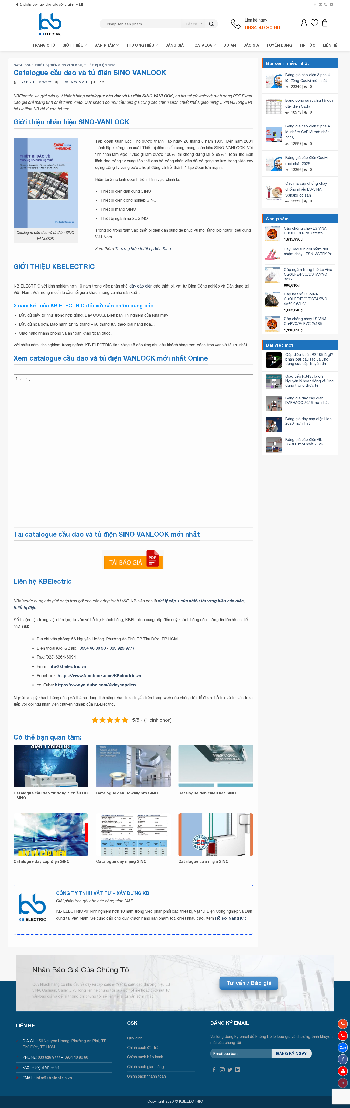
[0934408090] (342, 1024)
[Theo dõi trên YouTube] (331, 5)
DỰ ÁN (229, 45)
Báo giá (251, 45)
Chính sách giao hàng (145, 1066)
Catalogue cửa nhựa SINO (203, 861)
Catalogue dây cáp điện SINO (42, 861)
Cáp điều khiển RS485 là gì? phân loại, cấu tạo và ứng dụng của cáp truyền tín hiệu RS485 (309, 359)
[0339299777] (342, 1035)
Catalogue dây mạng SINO (121, 861)
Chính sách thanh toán (146, 1076)
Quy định (134, 1038)
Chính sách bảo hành (145, 1057)
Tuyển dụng (279, 45)
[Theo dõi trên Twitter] (229, 1070)
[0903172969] (342, 1047)
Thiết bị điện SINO (99, 65)
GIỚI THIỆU (73, 45)
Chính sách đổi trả (143, 1047)
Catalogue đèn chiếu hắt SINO (207, 793)
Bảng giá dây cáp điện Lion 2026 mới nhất (308, 421)
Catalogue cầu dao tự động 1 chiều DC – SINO (51, 795)
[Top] (342, 1083)
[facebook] (342, 1059)
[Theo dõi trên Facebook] (315, 5)
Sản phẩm (104, 45)
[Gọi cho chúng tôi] (325, 5)
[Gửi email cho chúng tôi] (320, 5)
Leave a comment (75, 82)
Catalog (203, 45)
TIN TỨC (307, 45)
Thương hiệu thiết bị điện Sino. (143, 248)
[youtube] (342, 1071)
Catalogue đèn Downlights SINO (127, 793)
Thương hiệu (140, 45)
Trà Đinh (26, 82)
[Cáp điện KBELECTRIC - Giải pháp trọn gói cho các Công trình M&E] (50, 24)
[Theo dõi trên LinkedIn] (237, 1070)
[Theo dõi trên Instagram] (222, 1070)
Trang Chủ (43, 45)
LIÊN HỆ (330, 45)
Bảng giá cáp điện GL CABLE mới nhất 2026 (304, 441)
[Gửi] (211, 24)
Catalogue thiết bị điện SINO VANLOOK (48, 65)
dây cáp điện (140, 286)
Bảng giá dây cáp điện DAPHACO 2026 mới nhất (307, 400)
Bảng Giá (174, 45)
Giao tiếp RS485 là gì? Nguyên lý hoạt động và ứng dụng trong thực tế (309, 380)
